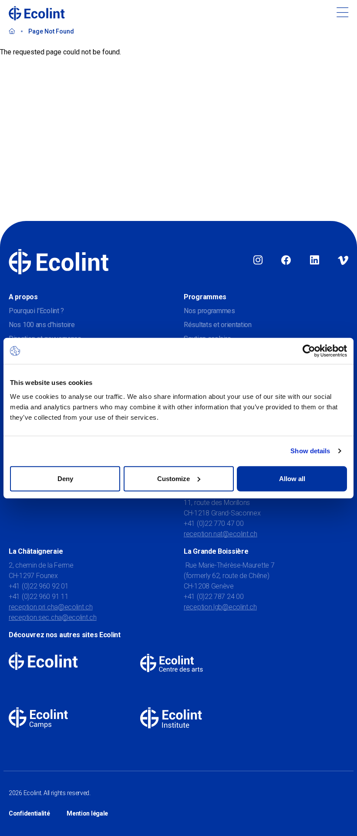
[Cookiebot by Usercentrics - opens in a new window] (309, 351)
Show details (310, 451)
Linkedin (314, 260)
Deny (65, 478)
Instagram (258, 260)
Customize (173, 478)
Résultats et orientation (218, 325)
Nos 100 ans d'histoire (41, 325)
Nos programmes (209, 311)
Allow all (292, 478)
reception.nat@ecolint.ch (220, 534)
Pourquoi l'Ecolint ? (36, 311)
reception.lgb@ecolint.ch (220, 607)
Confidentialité (29, 813)
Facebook (286, 260)
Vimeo (343, 260)
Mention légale (87, 813)
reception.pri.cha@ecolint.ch (51, 607)
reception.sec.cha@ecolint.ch (53, 617)
